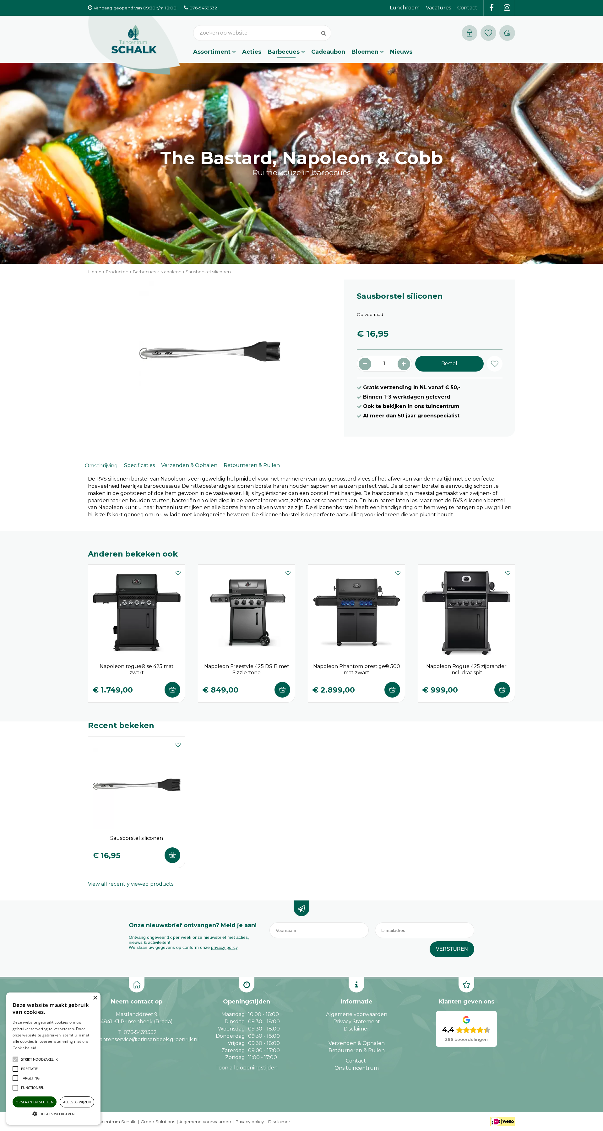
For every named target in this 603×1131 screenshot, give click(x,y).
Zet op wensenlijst (178, 572)
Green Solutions (158, 1121)
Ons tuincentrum (356, 1068)
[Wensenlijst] (488, 33)
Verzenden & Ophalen (189, 465)
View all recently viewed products (130, 884)
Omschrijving (101, 466)
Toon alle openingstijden (246, 1068)
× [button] (95, 998)
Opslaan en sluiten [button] (34, 1102)
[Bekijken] (507, 33)
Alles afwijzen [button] (77, 1102)
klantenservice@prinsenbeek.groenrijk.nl (147, 1039)
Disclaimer (356, 1029)
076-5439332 (140, 1032)
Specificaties (139, 465)
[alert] (53, 1058)
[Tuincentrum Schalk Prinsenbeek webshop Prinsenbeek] (134, 45)
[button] (39, 1059)
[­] (491, 8)
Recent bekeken (121, 725)
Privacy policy (249, 1121)
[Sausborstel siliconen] (209, 358)
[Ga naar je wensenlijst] (490, 33)
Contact (356, 1061)
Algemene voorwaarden (356, 1014)
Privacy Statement (356, 1022)
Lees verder (48, 1048)
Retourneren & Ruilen (252, 465)
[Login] (469, 33)
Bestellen (172, 690)
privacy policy (224, 947)
